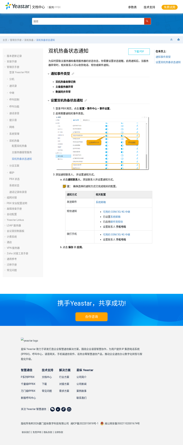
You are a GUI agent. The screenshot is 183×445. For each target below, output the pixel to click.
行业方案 (64, 377)
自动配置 (12, 214)
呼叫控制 (14, 99)
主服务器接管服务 (22, 152)
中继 (11, 92)
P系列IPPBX (27, 377)
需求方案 (64, 390)
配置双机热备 (19, 145)
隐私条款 (48, 432)
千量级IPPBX (28, 383)
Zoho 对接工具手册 (17, 253)
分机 (11, 79)
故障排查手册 (14, 208)
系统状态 (14, 185)
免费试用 (169, 7)
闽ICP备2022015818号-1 (84, 423)
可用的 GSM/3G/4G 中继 (116, 211)
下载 (44, 383)
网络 (11, 127)
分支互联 (14, 165)
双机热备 (29, 40)
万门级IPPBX (28, 390)
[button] (5, 56)
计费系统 (12, 236)
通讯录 (13, 85)
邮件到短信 (116, 221)
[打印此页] (179, 39)
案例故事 (81, 390)
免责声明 (37, 432)
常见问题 (12, 270)
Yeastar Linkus (15, 219)
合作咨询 (91, 317)
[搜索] (147, 21)
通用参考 (12, 258)
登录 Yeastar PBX (19, 72)
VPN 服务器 (13, 247)
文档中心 (38, 7)
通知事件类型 (163, 56)
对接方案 (64, 383)
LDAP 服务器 (14, 225)
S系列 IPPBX (54, 7)
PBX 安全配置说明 (17, 203)
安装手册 (12, 61)
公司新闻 (81, 383)
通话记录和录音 (18, 192)
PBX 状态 (14, 179)
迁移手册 (12, 264)
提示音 (13, 120)
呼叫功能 (14, 106)
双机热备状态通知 (45, 40)
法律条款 (59, 432)
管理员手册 (16, 40)
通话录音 (14, 113)
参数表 (132, 7)
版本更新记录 (14, 55)
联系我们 (81, 397)
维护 (11, 172)
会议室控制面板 (15, 231)
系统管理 (14, 133)
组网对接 (12, 197)
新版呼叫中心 (28, 397)
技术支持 (149, 7)
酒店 (9, 242)
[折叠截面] (171, 39)
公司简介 (81, 377)
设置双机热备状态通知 (168, 62)
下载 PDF (139, 51)
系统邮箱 (101, 202)
